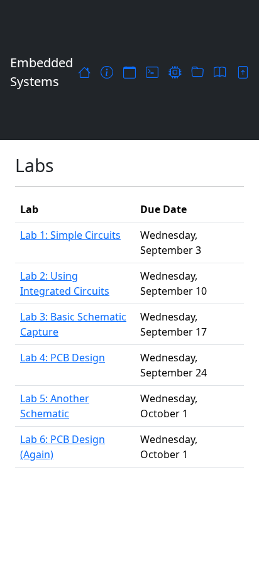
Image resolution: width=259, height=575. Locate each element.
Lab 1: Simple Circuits (70, 235)
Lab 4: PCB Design (62, 357)
